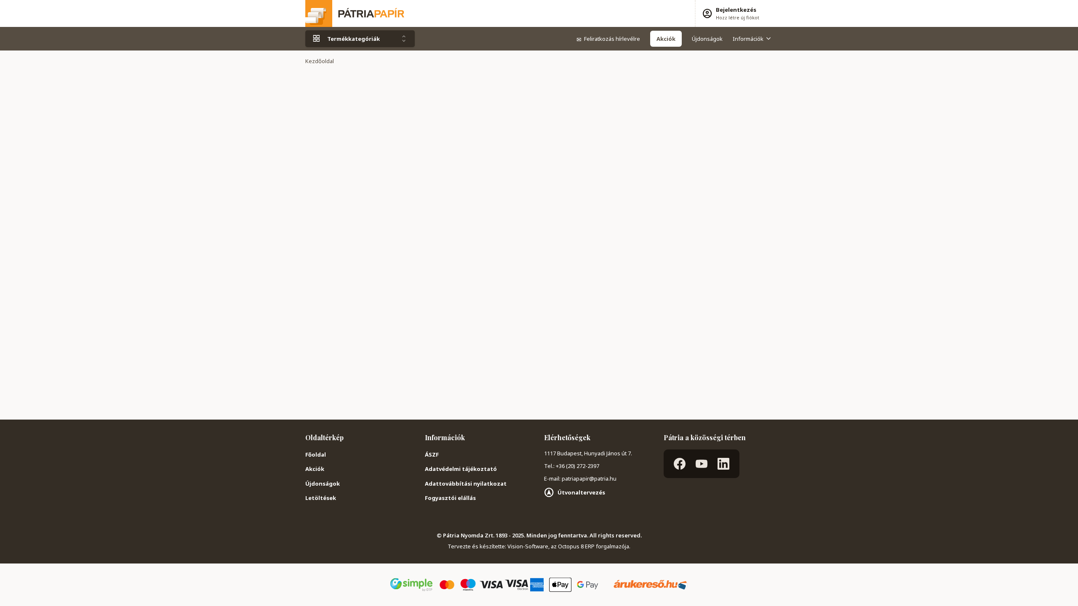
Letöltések (320, 498)
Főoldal (315, 454)
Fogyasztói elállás (450, 498)
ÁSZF (432, 454)
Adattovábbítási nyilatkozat (466, 483)
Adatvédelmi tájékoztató (461, 469)
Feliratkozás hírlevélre (608, 39)
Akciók (314, 469)
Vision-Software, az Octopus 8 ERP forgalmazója (568, 546)
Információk (748, 39)
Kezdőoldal (319, 61)
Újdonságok (707, 39)
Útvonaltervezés (581, 492)
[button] (730, 13)
